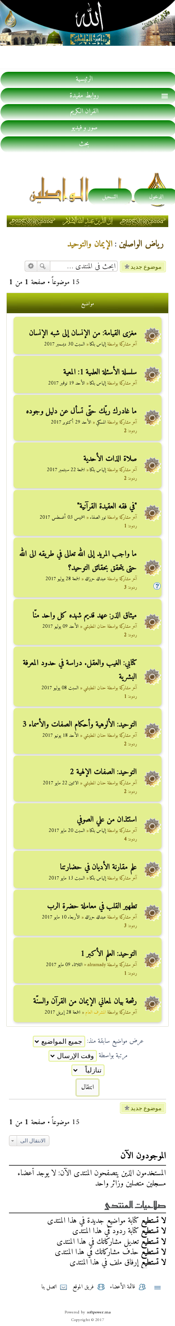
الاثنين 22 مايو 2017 (61, 783)
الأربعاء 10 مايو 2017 (61, 917)
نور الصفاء (98, 517)
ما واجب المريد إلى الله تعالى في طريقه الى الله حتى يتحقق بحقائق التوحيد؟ (78, 561)
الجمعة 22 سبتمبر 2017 (66, 470)
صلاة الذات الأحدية (110, 459)
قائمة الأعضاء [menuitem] (122, 1287)
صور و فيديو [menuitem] (84, 128)
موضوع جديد (146, 267)
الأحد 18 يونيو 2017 (60, 735)
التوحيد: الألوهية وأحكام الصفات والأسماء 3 (79, 724)
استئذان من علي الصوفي (107, 820)
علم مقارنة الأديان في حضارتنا (98, 867)
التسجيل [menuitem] (110, 197)
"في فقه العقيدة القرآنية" (107, 506)
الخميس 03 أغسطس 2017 (62, 517)
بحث (43, 266)
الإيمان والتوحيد (90, 244)
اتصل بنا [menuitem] (49, 1287)
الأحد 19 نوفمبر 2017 (66, 383)
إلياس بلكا (98, 344)
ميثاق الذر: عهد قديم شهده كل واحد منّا (85, 615)
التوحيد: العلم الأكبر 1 (108, 954)
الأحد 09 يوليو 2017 (60, 626)
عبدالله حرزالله (95, 579)
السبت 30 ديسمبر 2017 (64, 344)
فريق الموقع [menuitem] (83, 1287)
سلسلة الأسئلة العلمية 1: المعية (100, 372)
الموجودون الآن (143, 1156)
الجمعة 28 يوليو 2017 (62, 579)
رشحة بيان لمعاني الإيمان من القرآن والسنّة (85, 1001)
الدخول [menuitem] (156, 197)
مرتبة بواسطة (112, 1056)
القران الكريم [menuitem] (84, 111)
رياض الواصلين (141, 244)
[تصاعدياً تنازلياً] (87, 1070)
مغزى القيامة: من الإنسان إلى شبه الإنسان (83, 333)
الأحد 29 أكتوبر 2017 (71, 422)
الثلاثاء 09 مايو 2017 (64, 965)
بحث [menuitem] (84, 144)
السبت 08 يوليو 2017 (60, 688)
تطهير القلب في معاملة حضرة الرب (92, 906)
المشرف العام (95, 1012)
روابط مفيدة (84, 95)
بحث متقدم (31, 266)
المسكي (101, 422)
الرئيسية (84, 79)
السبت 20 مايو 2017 (66, 831)
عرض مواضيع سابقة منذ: (114, 1041)
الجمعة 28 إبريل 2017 (62, 1012)
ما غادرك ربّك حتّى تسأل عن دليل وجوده (81, 411)
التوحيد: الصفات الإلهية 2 (103, 772)
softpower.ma (99, 1312)
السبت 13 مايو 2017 (66, 878)
